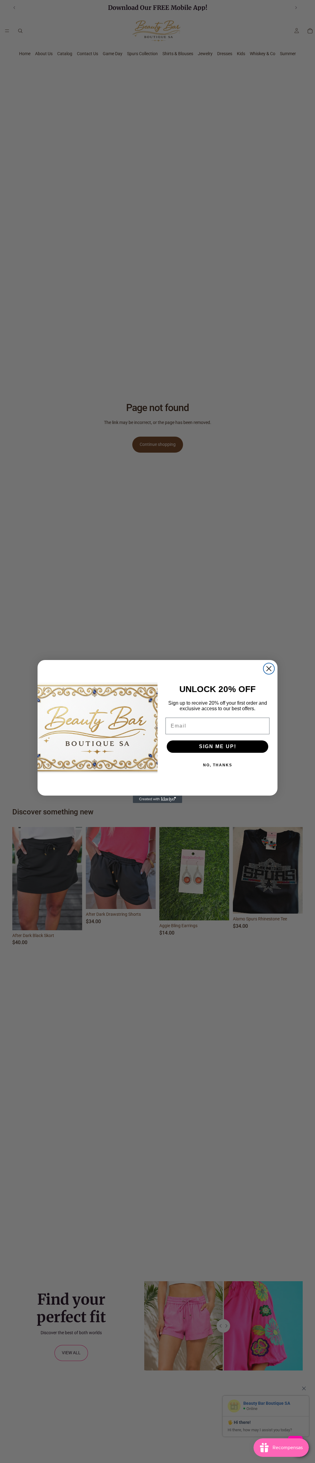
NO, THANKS (217, 765)
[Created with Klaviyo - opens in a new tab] (157, 799)
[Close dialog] (268, 668)
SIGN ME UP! (217, 746)
